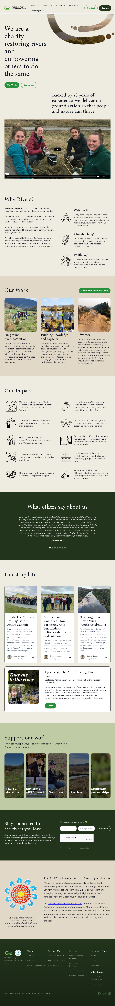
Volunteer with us (55, 965)
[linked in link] (109, 993)
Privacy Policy (96, 984)
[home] (15, 8)
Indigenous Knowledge (36, 965)
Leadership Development (74, 964)
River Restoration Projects (76, 957)
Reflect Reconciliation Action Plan (65, 903)
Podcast (94, 961)
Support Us (60, 5)
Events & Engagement (78, 976)
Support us (29, 85)
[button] (34, 5)
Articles (93, 956)
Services (72, 5)
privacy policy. (84, 848)
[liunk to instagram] (104, 993)
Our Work (12, 85)
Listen (50, 706)
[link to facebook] (99, 993)
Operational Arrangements (96, 977)
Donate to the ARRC (56, 956)
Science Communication (78, 971)
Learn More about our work (94, 291)
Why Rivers (31, 961)
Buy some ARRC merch (57, 961)
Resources (95, 965)
